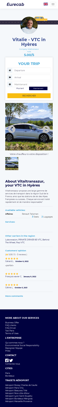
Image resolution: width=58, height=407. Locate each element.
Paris (7, 373)
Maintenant (38, 88)
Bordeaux (9, 376)
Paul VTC (20, 242)
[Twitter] (11, 361)
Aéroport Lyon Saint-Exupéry (18, 396)
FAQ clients (10, 325)
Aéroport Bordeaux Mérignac (19, 398)
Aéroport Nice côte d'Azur (17, 393)
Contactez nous (12, 364)
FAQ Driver (10, 328)
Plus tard (20, 88)
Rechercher (29, 96)
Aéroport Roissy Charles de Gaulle (21, 385)
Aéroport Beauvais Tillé (16, 390)
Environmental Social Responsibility (22, 345)
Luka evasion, (11, 239)
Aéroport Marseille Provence (18, 401)
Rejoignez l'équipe (13, 348)
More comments (14, 296)
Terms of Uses (11, 333)
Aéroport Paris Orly (14, 388)
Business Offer (12, 322)
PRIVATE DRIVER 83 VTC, (30, 239)
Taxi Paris (9, 330)
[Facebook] (7, 361)
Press (7, 351)
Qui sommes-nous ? (14, 342)
